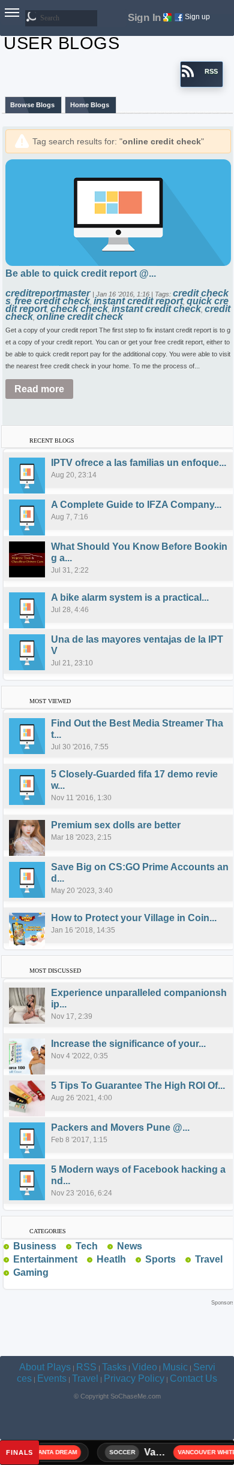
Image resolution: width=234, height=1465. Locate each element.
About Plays (45, 1367)
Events (52, 1378)
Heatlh (111, 1259)
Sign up (197, 17)
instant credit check (156, 309)
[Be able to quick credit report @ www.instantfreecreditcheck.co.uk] (118, 212)
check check (79, 309)
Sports (160, 1259)
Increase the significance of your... (128, 1044)
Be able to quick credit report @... (80, 273)
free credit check (52, 301)
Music (175, 1367)
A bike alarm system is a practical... (130, 597)
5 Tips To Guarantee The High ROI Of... (138, 1085)
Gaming (31, 1272)
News (129, 1246)
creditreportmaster (48, 293)
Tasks (114, 1367)
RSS (86, 1367)
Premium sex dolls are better (116, 825)
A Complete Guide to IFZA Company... (136, 505)
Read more (39, 389)
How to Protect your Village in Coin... (134, 918)
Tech (87, 1246)
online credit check (80, 316)
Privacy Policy (134, 1378)
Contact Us (193, 1378)
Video (144, 1367)
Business (34, 1246)
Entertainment (45, 1259)
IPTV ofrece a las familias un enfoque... (138, 463)
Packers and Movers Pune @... (120, 1127)
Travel (209, 1259)
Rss (61, 1246)
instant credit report (138, 301)
